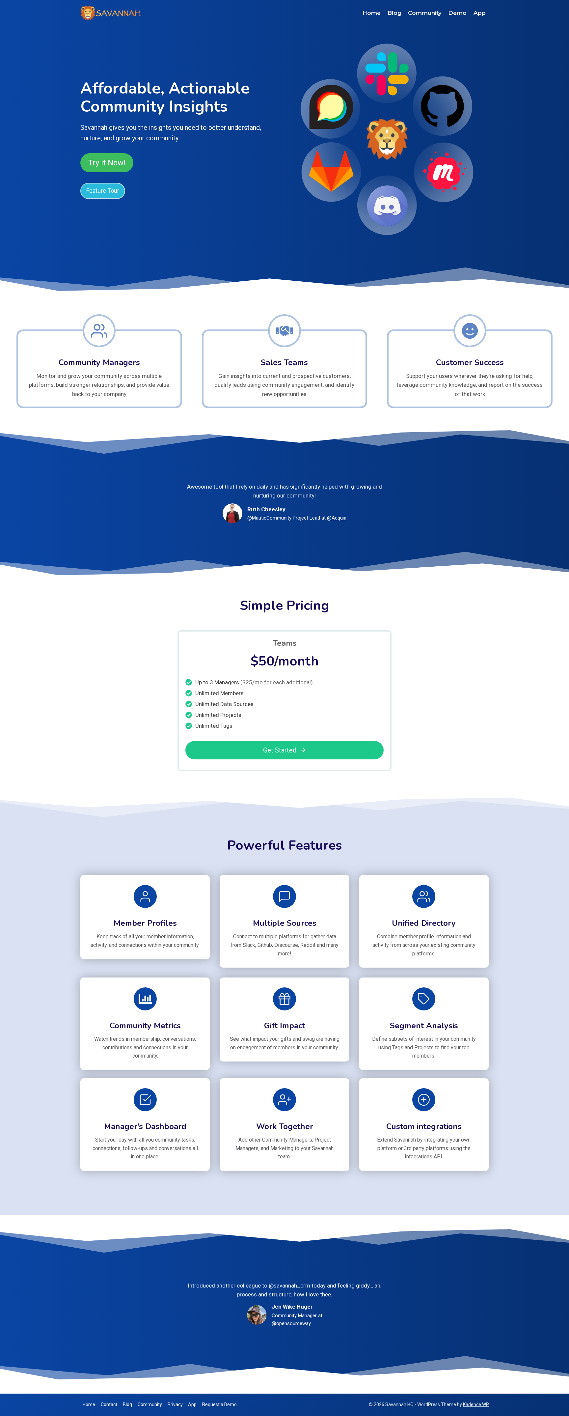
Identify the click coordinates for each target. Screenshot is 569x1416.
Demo (457, 13)
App (480, 13)
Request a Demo (219, 1404)
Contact (109, 1404)
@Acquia (336, 518)
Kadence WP (476, 1404)
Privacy (175, 1404)
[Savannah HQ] (111, 13)
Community (425, 13)
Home (372, 13)
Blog (394, 13)
